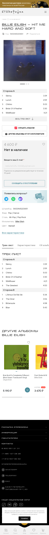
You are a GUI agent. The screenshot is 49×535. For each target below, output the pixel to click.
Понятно (24, 518)
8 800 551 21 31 (11, 448)
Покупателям (10, 438)
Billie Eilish (14, 24)
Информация (9, 432)
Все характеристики (13, 232)
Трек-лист (7, 245)
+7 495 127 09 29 (11, 454)
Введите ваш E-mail (14, 160)
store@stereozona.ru (14, 464)
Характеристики (26, 245)
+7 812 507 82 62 (11, 459)
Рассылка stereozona (15, 427)
